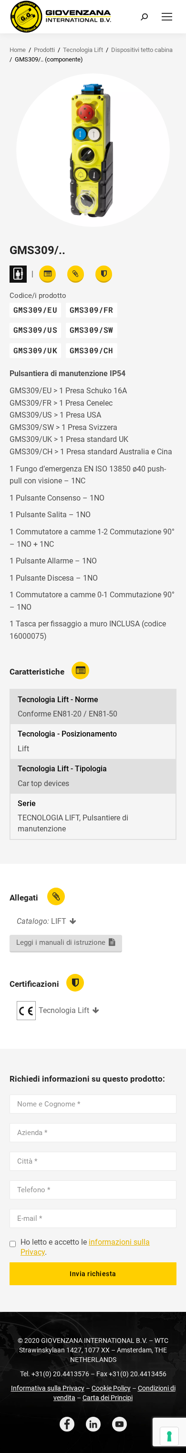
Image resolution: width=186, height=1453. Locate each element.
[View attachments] (75, 274)
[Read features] (47, 274)
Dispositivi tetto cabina (142, 49)
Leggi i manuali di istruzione (60, 942)
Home (18, 49)
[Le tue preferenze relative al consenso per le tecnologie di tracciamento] (169, 1436)
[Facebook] (67, 1424)
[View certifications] (103, 274)
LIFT (58, 921)
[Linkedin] (93, 1424)
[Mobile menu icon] (166, 16)
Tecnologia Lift (83, 49)
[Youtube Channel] (119, 1424)
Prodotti (44, 49)
